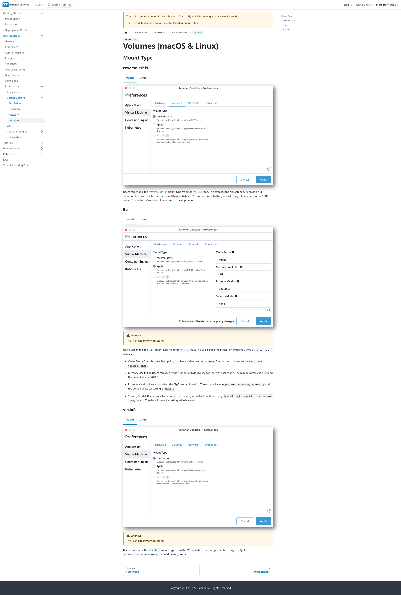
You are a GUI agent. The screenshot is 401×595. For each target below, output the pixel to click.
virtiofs (286, 29)
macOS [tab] (130, 78)
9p (151, 349)
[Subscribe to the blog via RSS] (351, 5)
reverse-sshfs (158, 192)
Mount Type (286, 16)
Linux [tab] (142, 78)
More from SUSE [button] (386, 4)
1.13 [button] (37, 4)
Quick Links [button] (363, 4)
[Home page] (126, 32)
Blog (346, 4)
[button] (23, 13)
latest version (181, 23)
